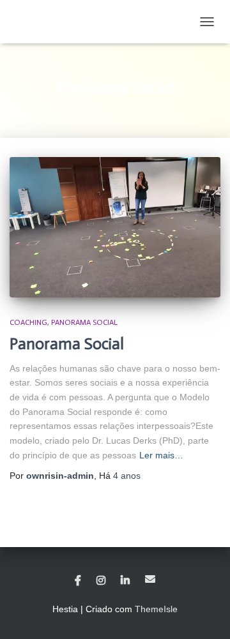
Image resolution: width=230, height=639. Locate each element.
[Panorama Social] (115, 227)
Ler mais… (161, 455)
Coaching (28, 322)
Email (150, 579)
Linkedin (125, 581)
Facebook (78, 581)
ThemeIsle (156, 609)
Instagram (101, 581)
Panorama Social (84, 322)
